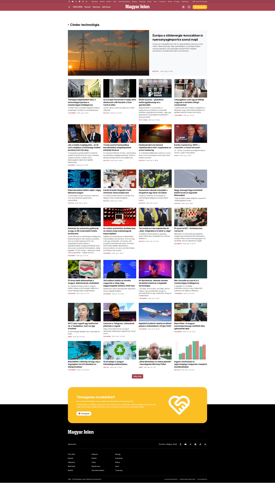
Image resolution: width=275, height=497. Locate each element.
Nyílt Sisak (106, 7)
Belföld (102, 1)
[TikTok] (83, 1)
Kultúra (149, 1)
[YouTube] (72, 1)
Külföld (108, 1)
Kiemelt (88, 7)
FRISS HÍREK (78, 7)
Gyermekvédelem (124, 1)
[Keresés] (189, 7)
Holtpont (95, 454)
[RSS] (86, 1)
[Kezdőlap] (137, 7)
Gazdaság (142, 1)
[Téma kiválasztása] (183, 7)
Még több (137, 376)
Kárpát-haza (96, 466)
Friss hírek (71, 454)
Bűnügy (134, 1)
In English (177, 1)
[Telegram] (79, 1)
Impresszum (72, 444)
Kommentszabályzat (171, 479)
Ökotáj (170, 1)
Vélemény (95, 1)
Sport (155, 1)
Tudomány (162, 1)
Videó (115, 1)
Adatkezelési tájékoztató (188, 479)
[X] (76, 1)
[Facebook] (69, 1)
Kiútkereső (185, 1)
